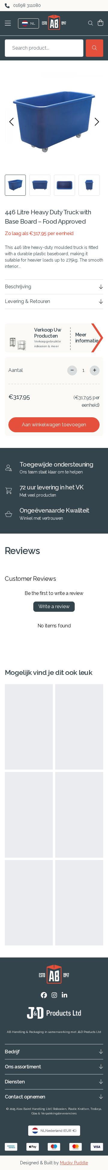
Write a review (54, 606)
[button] (9, 23)
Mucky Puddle (74, 1162)
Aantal (15, 370)
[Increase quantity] (95, 370)
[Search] (94, 48)
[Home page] (54, 22)
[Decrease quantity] (72, 370)
